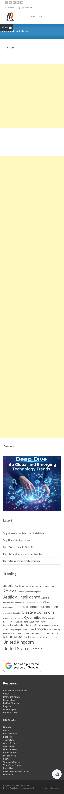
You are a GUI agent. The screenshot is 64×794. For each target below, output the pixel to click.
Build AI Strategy (11, 703)
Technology (43, 637)
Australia (45, 598)
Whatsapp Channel (12, 762)
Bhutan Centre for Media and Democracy (19, 603)
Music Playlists (10, 709)
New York (39, 633)
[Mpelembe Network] (8, 16)
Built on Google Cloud (12, 788)
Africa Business (10, 743)
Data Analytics (10, 712)
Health (6, 730)
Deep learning (9, 622)
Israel (25, 630)
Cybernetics (32, 618)
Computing (7, 613)
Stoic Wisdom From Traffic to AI (18, 547)
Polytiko (7, 706)
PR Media (9, 720)
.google (8, 586)
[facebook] (6, 3)
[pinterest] (14, 3)
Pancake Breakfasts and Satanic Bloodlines (23, 554)
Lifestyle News (10, 749)
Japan (31, 630)
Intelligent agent (15, 630)
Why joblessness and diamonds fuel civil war (24, 533)
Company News (10, 752)
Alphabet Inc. (50, 586)
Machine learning (53, 630)
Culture (20, 618)
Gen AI (6, 694)
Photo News (9, 768)
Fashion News (9, 756)
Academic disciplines (25, 586)
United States (16, 648)
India (5, 629)
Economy (34, 621)
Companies (8, 607)
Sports (6, 759)
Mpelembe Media (52, 788)
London (40, 629)
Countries (17, 613)
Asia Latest (8, 746)
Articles (9, 591)
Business (7, 737)
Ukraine (53, 637)
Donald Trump (22, 622)
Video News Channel (12, 765)
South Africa (30, 637)
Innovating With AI (11, 697)
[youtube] (21, 3)
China (46, 602)
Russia (55, 633)
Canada (39, 603)
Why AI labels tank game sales (17, 540)
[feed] (18, 3)
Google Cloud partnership (15, 690)
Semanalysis (9, 700)
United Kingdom (18, 642)
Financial (7, 727)
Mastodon (8, 774)
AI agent (39, 586)
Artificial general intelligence (29, 592)
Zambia (36, 649)
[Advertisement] (32, 96)
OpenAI (48, 633)
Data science (48, 618)
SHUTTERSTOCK (12, 636)
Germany (38, 625)
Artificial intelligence (21, 597)
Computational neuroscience (36, 607)
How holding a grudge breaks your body (21, 561)
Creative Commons (38, 612)
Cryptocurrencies (9, 618)
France (43, 621)
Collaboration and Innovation (16, 771)
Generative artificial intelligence (18, 625)
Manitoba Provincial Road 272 (14, 634)
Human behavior (51, 625)
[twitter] (10, 3)
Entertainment (10, 733)
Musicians (30, 634)
